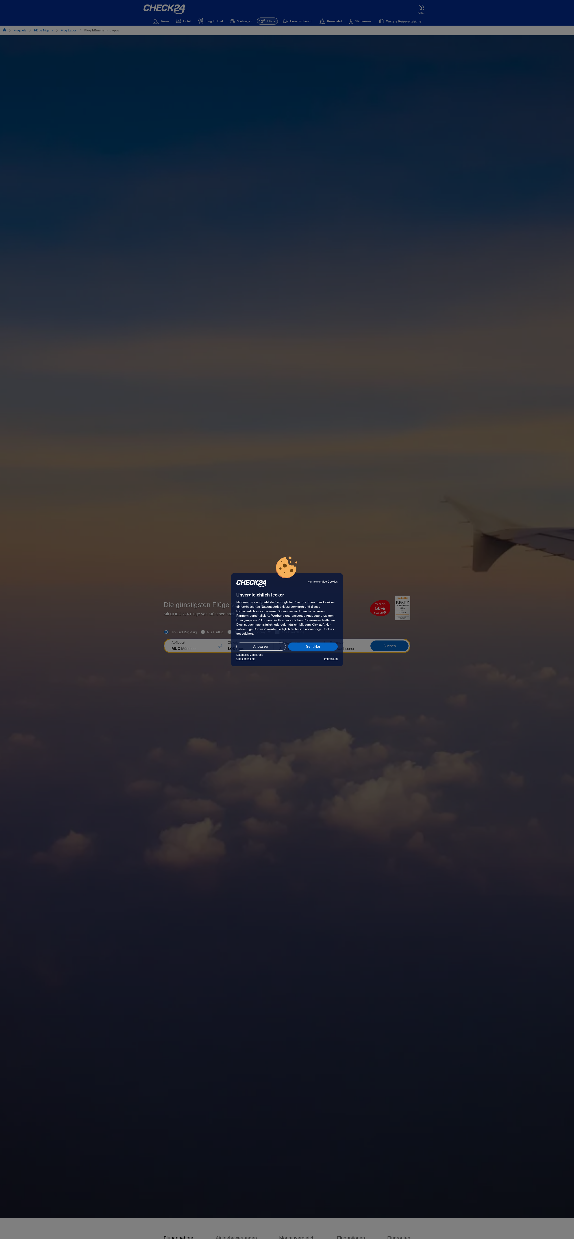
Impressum (331, 658)
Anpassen (261, 646)
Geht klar (313, 646)
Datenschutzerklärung (249, 654)
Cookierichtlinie (245, 658)
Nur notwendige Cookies (322, 581)
